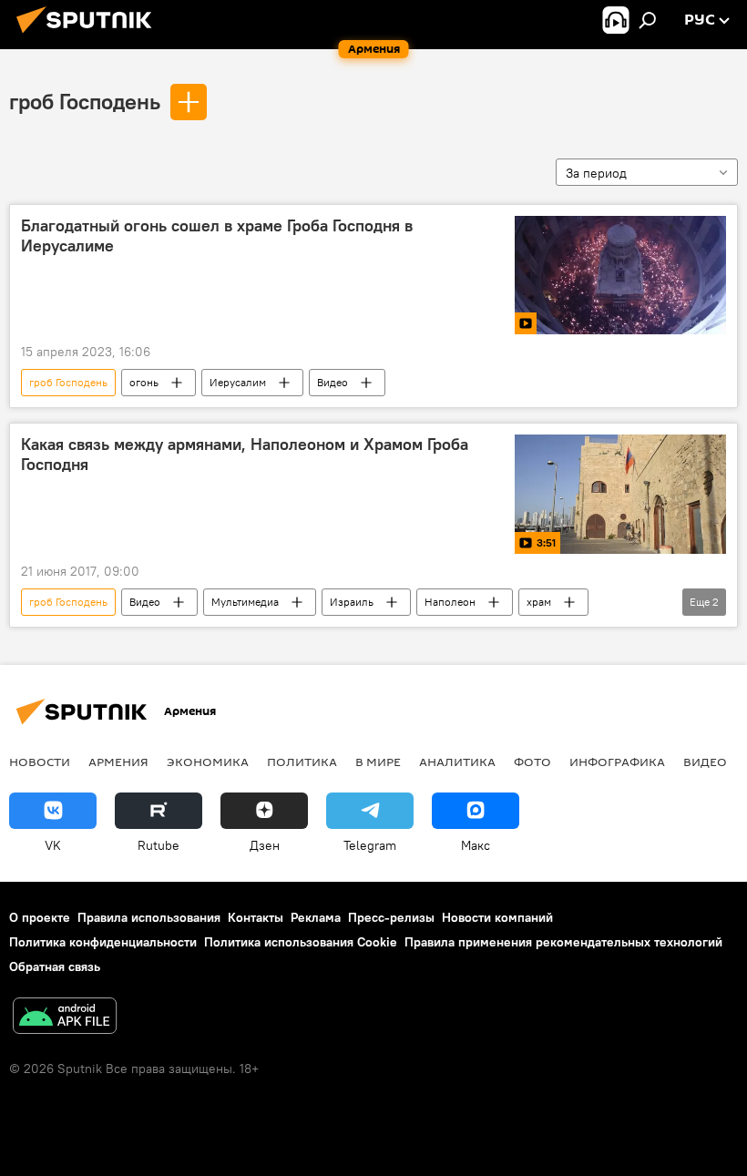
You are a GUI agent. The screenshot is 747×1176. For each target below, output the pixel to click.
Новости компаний (497, 917)
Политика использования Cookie (300, 942)
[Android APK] (65, 1017)
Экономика (208, 761)
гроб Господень (84, 101)
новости (39, 761)
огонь (144, 382)
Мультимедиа (245, 601)
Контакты (255, 917)
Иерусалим (238, 382)
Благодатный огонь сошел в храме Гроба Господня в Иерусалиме (217, 236)
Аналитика (457, 761)
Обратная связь (54, 966)
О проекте (39, 917)
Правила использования (148, 917)
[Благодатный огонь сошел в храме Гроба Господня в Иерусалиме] (620, 275)
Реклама (316, 917)
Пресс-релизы (391, 917)
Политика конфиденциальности (103, 942)
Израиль (352, 601)
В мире (378, 761)
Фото (532, 761)
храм (539, 601)
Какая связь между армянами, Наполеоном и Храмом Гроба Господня (244, 455)
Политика (302, 761)
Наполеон (450, 601)
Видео (332, 382)
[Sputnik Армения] (89, 35)
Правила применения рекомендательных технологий (563, 942)
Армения (118, 761)
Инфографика (617, 761)
